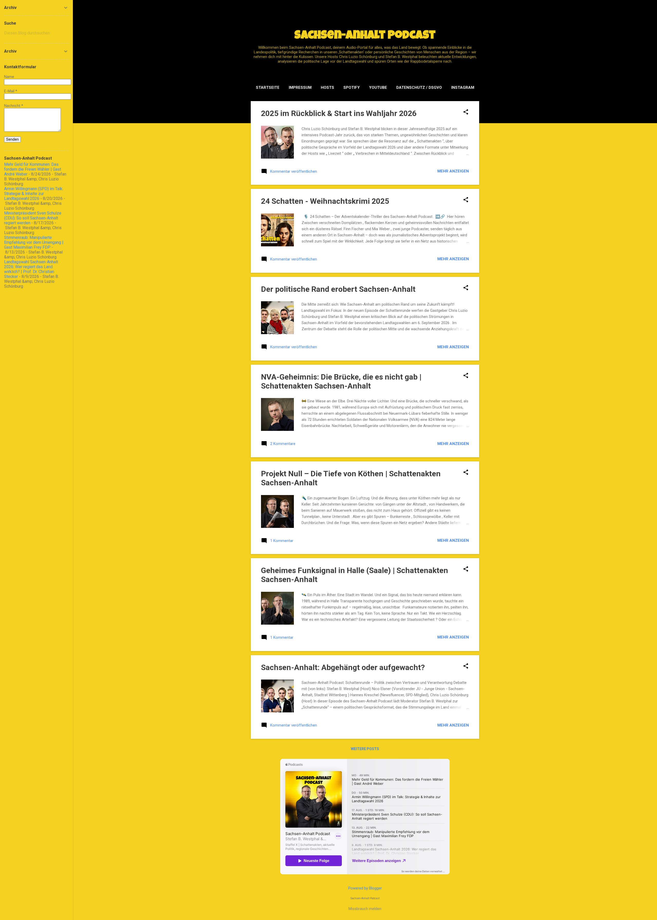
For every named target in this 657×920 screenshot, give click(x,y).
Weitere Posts (365, 749)
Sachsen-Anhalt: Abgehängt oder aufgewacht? (343, 667)
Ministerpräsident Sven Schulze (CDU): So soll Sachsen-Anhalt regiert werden (32, 218)
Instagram (462, 87)
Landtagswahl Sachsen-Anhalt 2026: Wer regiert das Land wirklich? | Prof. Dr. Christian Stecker (31, 269)
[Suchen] (476, 14)
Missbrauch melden (365, 908)
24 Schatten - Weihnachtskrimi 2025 (325, 201)
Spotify (351, 87)
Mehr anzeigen (453, 171)
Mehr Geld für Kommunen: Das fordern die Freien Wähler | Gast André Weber (32, 169)
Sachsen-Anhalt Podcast (365, 36)
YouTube (378, 87)
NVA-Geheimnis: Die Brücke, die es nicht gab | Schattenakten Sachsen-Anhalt (341, 381)
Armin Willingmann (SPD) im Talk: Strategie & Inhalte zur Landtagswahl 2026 (33, 193)
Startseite (267, 87)
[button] (466, 112)
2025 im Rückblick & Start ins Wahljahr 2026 (339, 113)
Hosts (327, 87)
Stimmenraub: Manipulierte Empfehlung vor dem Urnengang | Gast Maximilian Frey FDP (33, 242)
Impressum (300, 87)
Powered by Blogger (365, 888)
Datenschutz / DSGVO (419, 87)
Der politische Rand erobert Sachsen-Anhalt (338, 289)
